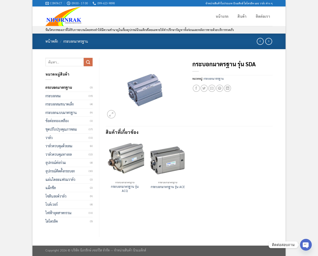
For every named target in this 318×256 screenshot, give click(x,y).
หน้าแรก (222, 16)
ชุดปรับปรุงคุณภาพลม (61, 129)
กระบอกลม (53, 96)
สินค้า (242, 16)
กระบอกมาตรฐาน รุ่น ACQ (125, 189)
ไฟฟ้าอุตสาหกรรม (58, 213)
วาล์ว (49, 137)
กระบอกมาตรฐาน (75, 41)
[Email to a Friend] (211, 88)
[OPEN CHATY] (306, 245)
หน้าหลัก (51, 41)
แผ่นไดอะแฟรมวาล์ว (60, 179)
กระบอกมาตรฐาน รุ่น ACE (168, 187)
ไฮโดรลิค (51, 221)
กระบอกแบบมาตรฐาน (61, 112)
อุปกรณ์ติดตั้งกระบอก (60, 171)
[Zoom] (111, 114)
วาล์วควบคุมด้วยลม (58, 146)
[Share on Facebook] (196, 88)
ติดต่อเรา (263, 16)
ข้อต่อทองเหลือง (57, 120)
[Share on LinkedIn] (227, 88)
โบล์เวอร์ (51, 204)
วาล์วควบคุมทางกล (58, 154)
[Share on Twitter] (204, 88)
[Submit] (88, 62)
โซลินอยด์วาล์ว (55, 196)
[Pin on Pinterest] (219, 88)
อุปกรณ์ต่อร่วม (55, 162)
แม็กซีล (50, 187)
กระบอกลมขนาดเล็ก (59, 104)
